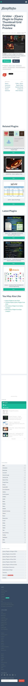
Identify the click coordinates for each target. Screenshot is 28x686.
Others (14, 513)
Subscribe (22, 680)
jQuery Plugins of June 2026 (9, 556)
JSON (14, 499)
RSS (2, 601)
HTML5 (14, 496)
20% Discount (10, 575)
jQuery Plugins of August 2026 (10, 551)
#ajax (14, 65)
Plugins (6, 402)
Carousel (14, 472)
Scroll (14, 520)
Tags (5, 405)
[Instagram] (7, 675)
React (14, 515)
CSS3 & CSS (14, 477)
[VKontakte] (12, 675)
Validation (14, 537)
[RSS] (15, 675)
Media (14, 503)
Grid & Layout (14, 494)
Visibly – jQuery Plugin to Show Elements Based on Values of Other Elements (19, 87)
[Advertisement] (14, 108)
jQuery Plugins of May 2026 (9, 559)
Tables (14, 527)
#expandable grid (7, 69)
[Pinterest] (10, 675)
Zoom (14, 542)
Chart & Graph (14, 475)
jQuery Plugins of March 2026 (10, 564)
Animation (14, 467)
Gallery (18, 33)
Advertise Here (14, 396)
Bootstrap (14, 470)
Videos (2, 594)
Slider (14, 523)
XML (14, 539)
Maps (14, 501)
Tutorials (6, 407)
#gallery (6, 65)
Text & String (14, 532)
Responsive (14, 518)
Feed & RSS (14, 487)
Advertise (8, 575)
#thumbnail (18, 65)
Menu (14, 506)
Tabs (14, 530)
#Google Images (11, 67)
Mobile (14, 508)
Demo (16, 61)
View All (13, 438)
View (13, 152)
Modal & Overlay (14, 511)
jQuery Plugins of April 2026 (9, 562)
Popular (3, 596)
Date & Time (14, 479)
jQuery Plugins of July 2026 (12, 300)
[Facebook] (4, 675)
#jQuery (5, 67)
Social (14, 525)
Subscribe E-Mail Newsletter (7, 604)
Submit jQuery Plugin (8, 569)
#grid (10, 65)
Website (7, 61)
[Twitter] (2, 675)
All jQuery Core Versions (6, 606)
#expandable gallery (20, 67)
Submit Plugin (4, 591)
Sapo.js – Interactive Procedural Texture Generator (7, 87)
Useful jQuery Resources (8, 567)
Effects (14, 484)
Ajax (23, 33)
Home (2, 589)
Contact (4, 577)
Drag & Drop (14, 482)
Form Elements (14, 489)
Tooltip (14, 535)
